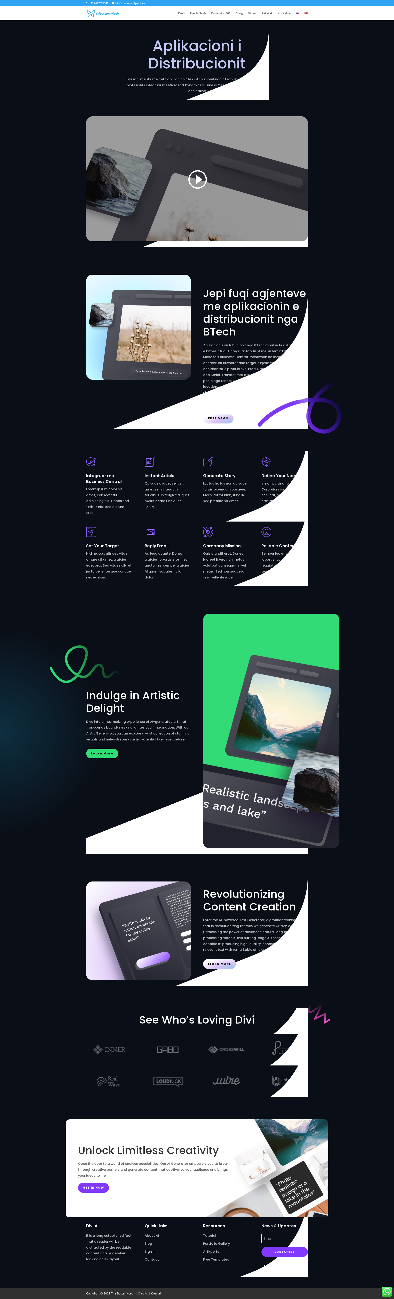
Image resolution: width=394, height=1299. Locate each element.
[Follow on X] (273, 1266)
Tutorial (209, 1235)
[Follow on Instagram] (281, 1266)
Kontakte (284, 13)
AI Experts (211, 1251)
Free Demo (218, 418)
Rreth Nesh (198, 13)
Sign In (150, 1251)
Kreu (181, 13)
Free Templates (216, 1259)
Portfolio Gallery (216, 1243)
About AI (152, 1235)
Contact (152, 1259)
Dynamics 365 (220, 13)
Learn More (102, 753)
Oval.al (156, 1293)
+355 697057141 (98, 3)
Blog (148, 1243)
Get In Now (93, 1188)
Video (252, 13)
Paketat (266, 13)
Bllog (239, 13)
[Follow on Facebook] (264, 1266)
